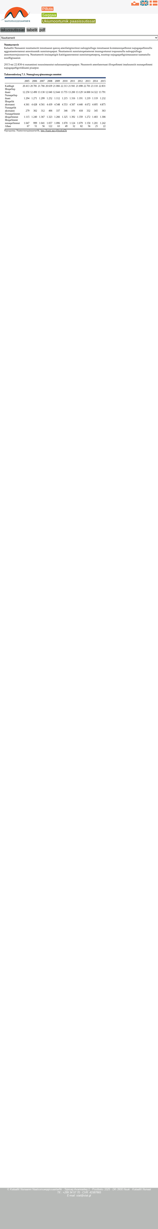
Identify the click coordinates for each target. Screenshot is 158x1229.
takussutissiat (13, 30)
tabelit (32, 30)
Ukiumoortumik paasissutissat (68, 21)
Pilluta (47, 9)
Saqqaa (49, 15)
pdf (42, 30)
